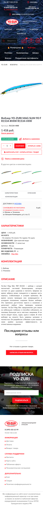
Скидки (9, 481)
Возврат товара (12, 448)
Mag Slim (14, 254)
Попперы (8, 53)
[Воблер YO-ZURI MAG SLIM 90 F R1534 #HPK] (27, 183)
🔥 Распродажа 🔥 (16, 48)
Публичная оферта (13, 464)
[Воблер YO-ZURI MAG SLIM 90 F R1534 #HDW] (27, 173)
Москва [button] (18, 204)
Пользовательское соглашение (18, 468)
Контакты (21, 34)
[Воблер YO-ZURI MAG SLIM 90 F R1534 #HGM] (37, 173)
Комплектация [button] (11, 196)
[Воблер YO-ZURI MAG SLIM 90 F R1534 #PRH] (37, 183)
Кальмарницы (22, 53)
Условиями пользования (27, 407)
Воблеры (31, 48)
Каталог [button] (8, 29)
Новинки (34, 29)
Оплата (9, 445)
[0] (37, 40)
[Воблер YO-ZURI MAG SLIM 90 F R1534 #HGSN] (6, 183)
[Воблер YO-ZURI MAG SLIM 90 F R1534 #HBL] (6, 173)
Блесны (8, 58)
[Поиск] (3, 40)
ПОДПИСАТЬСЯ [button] (21, 400)
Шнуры (35, 53)
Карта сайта (11, 461)
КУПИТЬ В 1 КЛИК (34, 146)
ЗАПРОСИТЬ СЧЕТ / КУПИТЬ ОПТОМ (22, 152)
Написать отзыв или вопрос (21, 352)
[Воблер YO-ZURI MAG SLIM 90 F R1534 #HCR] (16, 173)
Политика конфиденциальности (18, 484)
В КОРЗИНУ (20, 146)
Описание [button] (32, 193)
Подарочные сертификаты (26, 58)
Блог (8, 477)
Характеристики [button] (11, 193)
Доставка (9, 441)
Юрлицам (21, 29)
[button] (11, 9)
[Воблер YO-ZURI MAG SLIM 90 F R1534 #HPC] (16, 183)
